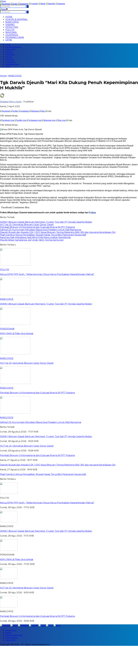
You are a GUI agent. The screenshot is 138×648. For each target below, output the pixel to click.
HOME (9, 17)
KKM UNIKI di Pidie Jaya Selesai (16, 559)
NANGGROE (12, 22)
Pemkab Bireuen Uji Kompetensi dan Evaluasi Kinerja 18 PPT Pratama (37, 616)
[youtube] (33, 3)
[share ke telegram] (34, 111)
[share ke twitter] (15, 111)
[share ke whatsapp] (24, 111)
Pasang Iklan (10, 640)
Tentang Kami (10, 630)
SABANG (10, 24)
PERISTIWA (11, 27)
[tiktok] (42, 3)
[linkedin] (50, 3)
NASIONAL (11, 32)
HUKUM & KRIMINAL (16, 19)
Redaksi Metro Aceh (11, 101)
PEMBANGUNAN (14, 37)
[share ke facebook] (5, 111)
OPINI (8, 40)
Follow (92, 212)
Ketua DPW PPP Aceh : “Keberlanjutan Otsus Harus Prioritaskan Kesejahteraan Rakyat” (47, 502)
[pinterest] (60, 3)
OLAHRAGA (11, 35)
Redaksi (8, 633)
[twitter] (14, 3)
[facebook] (5, 3)
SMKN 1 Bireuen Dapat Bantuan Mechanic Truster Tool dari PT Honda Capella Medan (46, 531)
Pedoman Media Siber (13, 635)
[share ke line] (42, 111)
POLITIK (9, 29)
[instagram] (23, 3)
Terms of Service (11, 638)
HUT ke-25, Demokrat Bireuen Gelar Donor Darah (27, 588)
